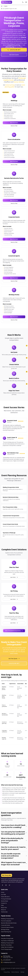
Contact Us (4, 903)
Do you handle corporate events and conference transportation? (10, 855)
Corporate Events (5, 925)
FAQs (2, 905)
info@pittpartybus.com (9, 962)
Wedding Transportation (7, 918)
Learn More (13, 577)
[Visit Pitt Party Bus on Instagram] (6, 885)
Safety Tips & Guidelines (7, 947)
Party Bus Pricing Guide (7, 938)
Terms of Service (15, 972)
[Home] (1, 6)
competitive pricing (13, 45)
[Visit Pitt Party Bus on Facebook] (2, 885)
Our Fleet (3, 894)
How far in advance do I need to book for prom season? (13, 848)
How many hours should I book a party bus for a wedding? (13, 826)
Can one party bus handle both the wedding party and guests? (13, 833)
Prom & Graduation (6, 921)
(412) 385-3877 (7, 960)
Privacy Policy (7, 972)
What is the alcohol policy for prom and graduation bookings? (12, 840)
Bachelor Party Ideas (6, 945)
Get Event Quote (14, 54)
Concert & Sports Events (7, 927)
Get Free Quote (13, 658)
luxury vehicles (19, 82)
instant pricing (9, 85)
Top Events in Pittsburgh (7, 940)
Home (2, 892)
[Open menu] (26, 2)
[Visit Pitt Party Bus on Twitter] (9, 885)
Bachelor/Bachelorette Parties (9, 923)
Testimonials (4, 912)
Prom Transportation (6, 949)
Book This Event (14, 122)
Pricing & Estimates (6, 899)
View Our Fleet (14, 125)
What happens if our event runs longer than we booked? (13, 863)
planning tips (10, 47)
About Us (3, 909)
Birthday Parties (5, 929)
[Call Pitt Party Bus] (22, 2)
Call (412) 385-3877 (15, 50)
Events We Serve (5, 896)
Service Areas (4, 901)
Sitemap (22, 972)
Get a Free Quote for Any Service (13, 630)
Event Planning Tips (6, 931)
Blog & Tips (4, 907)
